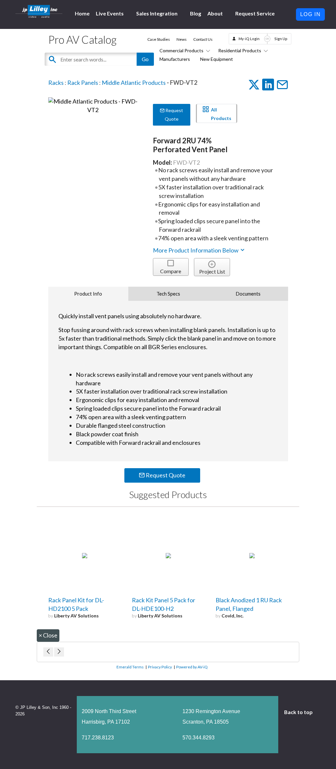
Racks (56, 82)
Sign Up (280, 38)
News (182, 39)
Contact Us (203, 39)
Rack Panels (82, 82)
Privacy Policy (160, 666)
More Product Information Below (196, 250)
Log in (310, 14)
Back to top (299, 712)
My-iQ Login (249, 38)
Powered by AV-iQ (192, 666)
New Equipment (216, 59)
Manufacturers (174, 59)
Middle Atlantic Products (134, 82)
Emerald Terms (130, 666)
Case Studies (158, 39)
